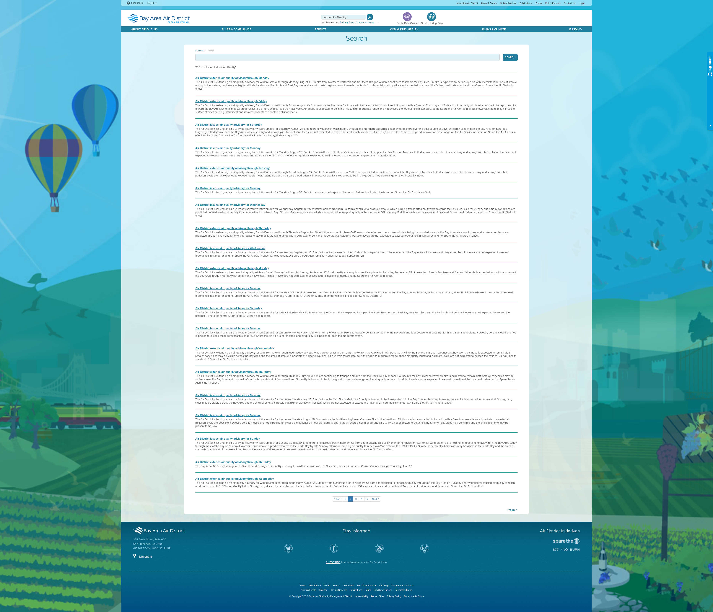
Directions (145, 556)
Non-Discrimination (367, 585)
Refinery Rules (347, 22)
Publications (526, 3)
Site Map (383, 585)
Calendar (323, 590)
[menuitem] (467, 3)
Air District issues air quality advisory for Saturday (228, 124)
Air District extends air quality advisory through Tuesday (232, 168)
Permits (320, 29)
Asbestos (370, 22)
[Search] (370, 17)
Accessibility (361, 596)
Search (211, 50)
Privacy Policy (394, 596)
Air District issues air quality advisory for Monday (228, 148)
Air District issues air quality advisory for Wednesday (230, 204)
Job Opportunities (383, 590)
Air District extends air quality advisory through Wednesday (234, 348)
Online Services (508, 3)
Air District (199, 50)
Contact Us (569, 3)
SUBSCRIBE (333, 562)
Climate (360, 22)
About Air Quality (144, 29)
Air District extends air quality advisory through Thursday (233, 228)
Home (303, 585)
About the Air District (467, 3)
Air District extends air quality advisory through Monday (232, 77)
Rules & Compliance (236, 29)
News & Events (489, 3)
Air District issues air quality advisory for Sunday (227, 438)
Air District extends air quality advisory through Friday (231, 101)
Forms (538, 3)
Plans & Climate (494, 29)
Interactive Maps (403, 590)
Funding (575, 29)
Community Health (404, 29)
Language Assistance (402, 585)
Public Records (553, 3)
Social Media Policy (414, 596)
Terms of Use (377, 596)
